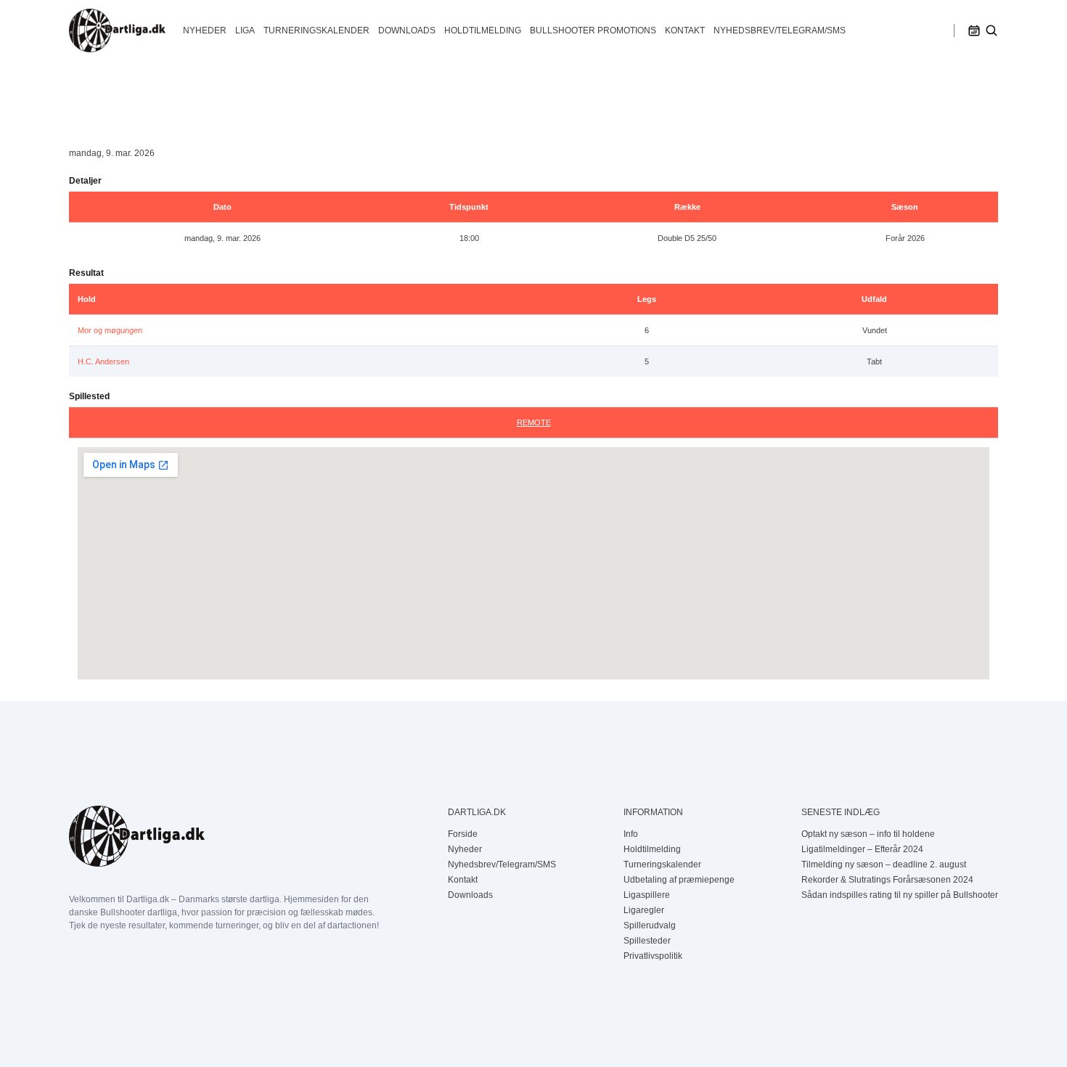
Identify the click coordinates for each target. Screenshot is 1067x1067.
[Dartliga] (117, 30)
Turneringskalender (316, 30)
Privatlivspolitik (653, 956)
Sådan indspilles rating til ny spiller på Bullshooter (899, 895)
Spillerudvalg (650, 925)
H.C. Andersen (103, 361)
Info (631, 834)
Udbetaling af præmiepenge (679, 880)
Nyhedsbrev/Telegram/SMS (780, 30)
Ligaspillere (647, 895)
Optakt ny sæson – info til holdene (868, 834)
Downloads (407, 30)
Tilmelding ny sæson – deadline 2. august (883, 864)
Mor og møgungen (110, 330)
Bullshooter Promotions (593, 30)
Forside (463, 834)
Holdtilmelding (482, 30)
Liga (245, 30)
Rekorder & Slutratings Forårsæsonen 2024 (887, 880)
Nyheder (204, 30)
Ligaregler (644, 910)
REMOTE (534, 422)
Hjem (79, 94)
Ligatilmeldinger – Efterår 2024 (862, 849)
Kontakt (685, 30)
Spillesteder (647, 941)
